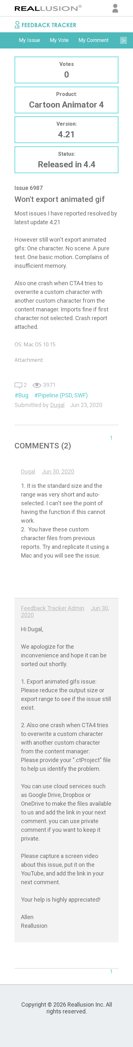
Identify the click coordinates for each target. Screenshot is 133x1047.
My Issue (29, 40)
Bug (23, 395)
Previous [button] (9, 40)
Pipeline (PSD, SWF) (63, 395)
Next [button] (123, 40)
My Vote (59, 40)
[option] (29, 40)
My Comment (93, 40)
